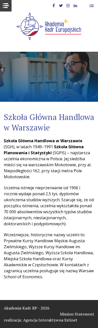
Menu (6, 6)
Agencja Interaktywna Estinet (50, 320)
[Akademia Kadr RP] (49, 26)
